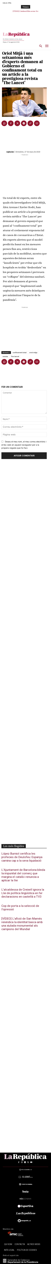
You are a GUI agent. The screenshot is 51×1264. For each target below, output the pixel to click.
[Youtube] (31, 1162)
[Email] (37, 123)
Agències (10, 152)
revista (5, 356)
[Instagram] (22, 1162)
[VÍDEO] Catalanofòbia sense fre (25, 11)
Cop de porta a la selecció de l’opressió (20, 908)
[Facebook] (11, 123)
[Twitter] (17, 123)
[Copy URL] (30, 123)
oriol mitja (33, 352)
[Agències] (3, 152)
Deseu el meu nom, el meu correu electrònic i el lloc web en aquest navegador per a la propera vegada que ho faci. (23, 444)
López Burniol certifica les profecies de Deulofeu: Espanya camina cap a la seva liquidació (21, 857)
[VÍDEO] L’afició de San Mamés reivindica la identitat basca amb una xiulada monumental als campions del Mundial (22, 924)
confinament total (19, 352)
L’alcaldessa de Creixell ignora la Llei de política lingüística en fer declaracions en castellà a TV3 (22, 893)
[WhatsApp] (4, 123)
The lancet (15, 356)
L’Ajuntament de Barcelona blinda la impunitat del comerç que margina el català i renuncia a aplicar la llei (23, 875)
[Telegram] (24, 123)
